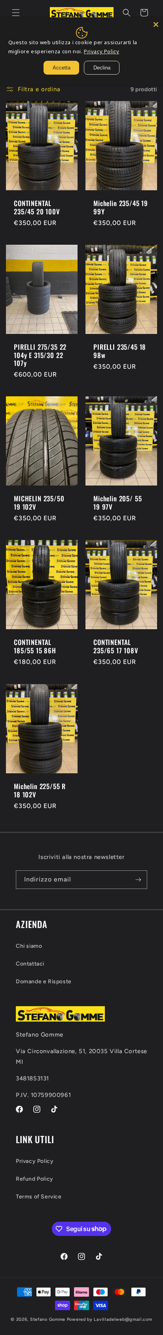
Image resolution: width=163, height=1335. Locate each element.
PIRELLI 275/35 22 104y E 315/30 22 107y (40, 355)
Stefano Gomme (48, 1319)
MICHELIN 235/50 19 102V (39, 503)
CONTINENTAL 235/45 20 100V (37, 207)
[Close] (156, 24)
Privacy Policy (34, 1161)
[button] (16, 12)
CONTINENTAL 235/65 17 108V (115, 647)
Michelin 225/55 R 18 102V (40, 790)
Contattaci (30, 963)
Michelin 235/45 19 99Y (120, 207)
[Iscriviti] (138, 879)
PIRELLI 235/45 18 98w (119, 351)
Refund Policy (34, 1179)
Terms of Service (39, 1196)
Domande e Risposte (44, 981)
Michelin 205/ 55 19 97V (117, 503)
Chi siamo (29, 946)
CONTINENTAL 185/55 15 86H (35, 647)
